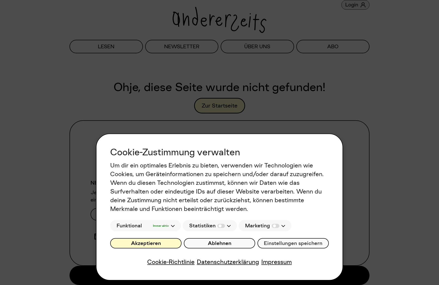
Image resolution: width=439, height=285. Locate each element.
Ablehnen (219, 243)
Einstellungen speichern (293, 243)
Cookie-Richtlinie (171, 262)
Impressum (276, 262)
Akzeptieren (146, 243)
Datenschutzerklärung (228, 262)
